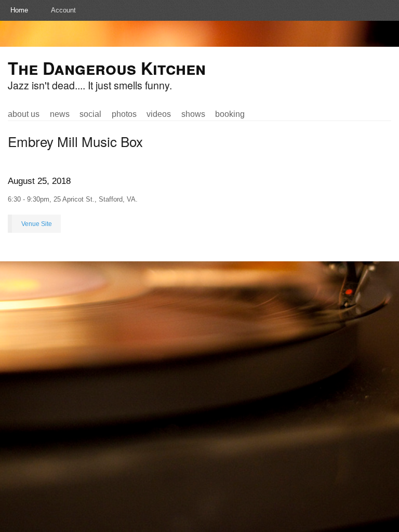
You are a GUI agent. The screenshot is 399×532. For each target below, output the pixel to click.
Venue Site (36, 223)
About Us (23, 113)
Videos (159, 113)
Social (90, 113)
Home (19, 10)
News (60, 113)
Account (63, 10)
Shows (193, 113)
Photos (124, 113)
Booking (230, 113)
